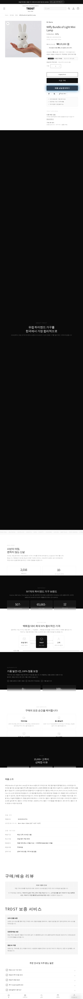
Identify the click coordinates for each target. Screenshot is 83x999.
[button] (4, 8)
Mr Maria (50, 22)
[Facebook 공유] (49, 93)
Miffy (57, 34)
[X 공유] (54, 93)
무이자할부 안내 (70, 52)
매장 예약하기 (50, 119)
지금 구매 (62, 80)
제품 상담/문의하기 (62, 88)
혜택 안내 (61, 52)
